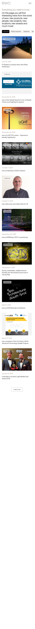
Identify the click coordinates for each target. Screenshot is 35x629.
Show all (6, 31)
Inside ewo (26, 31)
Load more (16, 389)
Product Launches (16, 31)
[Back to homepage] (6, 3)
